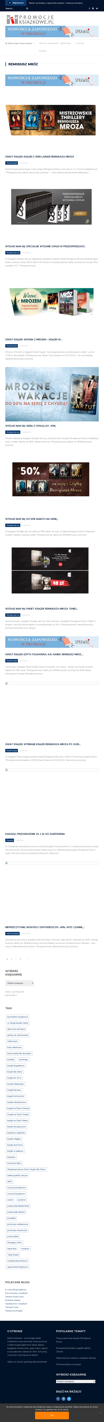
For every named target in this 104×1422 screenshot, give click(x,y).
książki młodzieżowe (16, 1102)
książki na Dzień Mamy (17, 1120)
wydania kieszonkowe (17, 1260)
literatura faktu (14, 1163)
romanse (25, 1248)
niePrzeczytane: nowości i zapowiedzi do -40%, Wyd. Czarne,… (45, 927)
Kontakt (42, 51)
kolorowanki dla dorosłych (19, 1053)
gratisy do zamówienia (17, 1035)
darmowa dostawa (16, 1029)
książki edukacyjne (15, 1084)
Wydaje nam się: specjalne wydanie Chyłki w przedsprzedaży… (45, 246)
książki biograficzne (16, 1065)
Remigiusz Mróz (14, 1242)
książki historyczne (15, 1096)
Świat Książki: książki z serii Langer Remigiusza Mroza (39, 156)
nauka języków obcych (17, 1175)
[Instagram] (93, 8)
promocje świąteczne (17, 1230)
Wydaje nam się (13, 253)
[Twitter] (97, 8)
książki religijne (14, 1138)
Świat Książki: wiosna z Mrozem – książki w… (33, 339)
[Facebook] (89, 8)
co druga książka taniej (17, 1023)
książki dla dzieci (14, 1071)
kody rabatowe (14, 1047)
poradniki (11, 1218)
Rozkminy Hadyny (12, 1300)
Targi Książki (13, 1254)
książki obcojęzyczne (16, 1126)
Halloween (12, 1041)
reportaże (12, 1248)
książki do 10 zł (14, 1077)
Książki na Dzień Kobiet (18, 1114)
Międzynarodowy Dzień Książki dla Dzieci (26, 1169)
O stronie (80, 43)
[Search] (27, 8)
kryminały (23, 1059)
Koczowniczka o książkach (16, 1293)
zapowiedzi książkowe (17, 1267)
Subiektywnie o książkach (16, 1303)
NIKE (9, 1181)
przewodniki (12, 1236)
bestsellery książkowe (17, 1017)
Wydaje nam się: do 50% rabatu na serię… (31, 519)
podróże (22, 1199)
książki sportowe (15, 1145)
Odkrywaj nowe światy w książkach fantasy (76, 1358)
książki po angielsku (16, 1132)
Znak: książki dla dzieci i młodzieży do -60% (47, 3)
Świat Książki (12, 163)
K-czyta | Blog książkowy (15, 1289)
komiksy (11, 1059)
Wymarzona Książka (13, 1310)
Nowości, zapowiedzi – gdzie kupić (55, 43)
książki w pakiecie (15, 1151)
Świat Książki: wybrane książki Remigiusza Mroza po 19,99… (43, 744)
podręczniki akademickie (18, 1206)
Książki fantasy (14, 1090)
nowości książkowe (16, 1193)
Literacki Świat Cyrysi (14, 1296)
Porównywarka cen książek (68, 1364)
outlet (10, 1199)
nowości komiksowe (16, 1187)
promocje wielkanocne (17, 1224)
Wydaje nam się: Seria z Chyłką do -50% (30, 426)
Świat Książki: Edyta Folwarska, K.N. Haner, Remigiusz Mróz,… (44, 654)
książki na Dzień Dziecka (18, 1108)
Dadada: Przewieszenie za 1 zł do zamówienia (35, 834)
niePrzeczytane (13, 933)
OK (52, 1415)
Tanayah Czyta (11, 1307)
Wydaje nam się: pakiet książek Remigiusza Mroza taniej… (41, 608)
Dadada (10, 840)
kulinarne (11, 1157)
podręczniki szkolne (16, 1212)
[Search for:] (14, 8)
